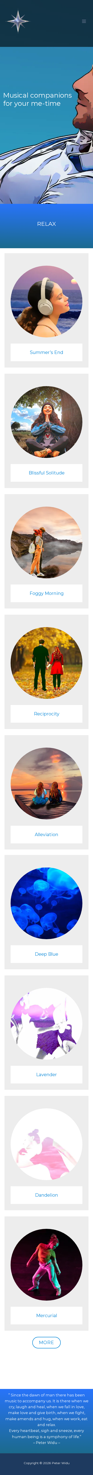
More (46, 1342)
